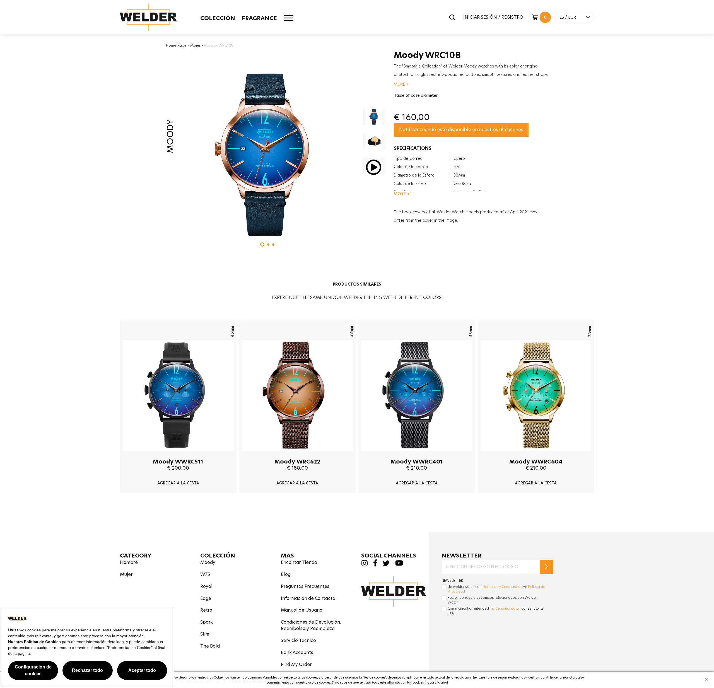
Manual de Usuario (301, 610)
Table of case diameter (416, 95)
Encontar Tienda (299, 562)
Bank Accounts (297, 652)
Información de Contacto (308, 598)
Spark (206, 622)
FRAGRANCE (259, 18)
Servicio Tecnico (298, 640)
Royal (206, 586)
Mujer (195, 45)
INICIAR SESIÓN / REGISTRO (493, 17)
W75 (205, 574)
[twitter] (386, 564)
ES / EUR (567, 17)
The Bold (210, 646)
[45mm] (178, 455)
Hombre (129, 562)
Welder (148, 17)
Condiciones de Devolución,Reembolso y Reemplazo (311, 625)
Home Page (176, 45)
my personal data (504, 608)
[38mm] (297, 455)
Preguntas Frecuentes (305, 586)
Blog (286, 574)
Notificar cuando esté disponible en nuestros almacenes (461, 129)
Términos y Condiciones (502, 586)
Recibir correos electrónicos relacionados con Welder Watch (492, 600)
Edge (205, 598)
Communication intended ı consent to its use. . (496, 610)
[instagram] (364, 565)
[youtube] (399, 564)
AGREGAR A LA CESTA (178, 483)
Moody (207, 562)
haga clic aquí (436, 682)
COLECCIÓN (217, 18)
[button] (262, 244)
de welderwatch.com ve (496, 589)
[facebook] (375, 565)
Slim (204, 634)
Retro (206, 610)
